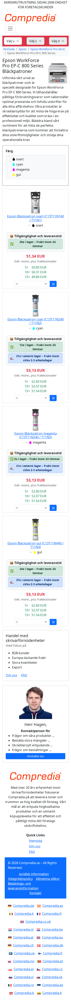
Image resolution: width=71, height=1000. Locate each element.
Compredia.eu (52, 937)
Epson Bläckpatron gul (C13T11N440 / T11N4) (35, 545)
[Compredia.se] (11, 953)
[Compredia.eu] (39, 937)
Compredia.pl (24, 969)
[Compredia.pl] (11, 969)
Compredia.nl (23, 929)
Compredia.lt (52, 993)
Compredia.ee (52, 985)
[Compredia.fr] (39, 913)
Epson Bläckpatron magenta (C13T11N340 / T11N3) (35, 435)
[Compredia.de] (10, 905)
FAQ (24, 675)
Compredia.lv (24, 993)
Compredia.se (24, 953)
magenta (23, 169)
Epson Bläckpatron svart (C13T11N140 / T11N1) (35, 218)
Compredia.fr (52, 913)
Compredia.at (23, 937)
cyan (19, 164)
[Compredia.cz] (39, 969)
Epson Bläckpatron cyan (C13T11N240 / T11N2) (35, 321)
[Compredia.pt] (40, 961)
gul (18, 174)
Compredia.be (52, 929)
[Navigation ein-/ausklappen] (10, 29)
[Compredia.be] (39, 929)
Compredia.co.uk (38, 921)
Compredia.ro (23, 985)
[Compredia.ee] (39, 985)
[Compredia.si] (11, 977)
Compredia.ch (23, 945)
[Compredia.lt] (39, 992)
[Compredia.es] (39, 905)
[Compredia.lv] (11, 992)
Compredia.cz (52, 969)
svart (20, 159)
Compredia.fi (52, 953)
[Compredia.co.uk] (22, 921)
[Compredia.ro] (10, 985)
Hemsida (9, 49)
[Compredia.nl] (10, 929)
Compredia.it (24, 913)
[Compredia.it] (11, 913)
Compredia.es (52, 905)
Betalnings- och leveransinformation (23, 885)
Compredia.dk (52, 945)
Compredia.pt (53, 961)
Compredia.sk (52, 977)
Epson (22, 49)
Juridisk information (34, 874)
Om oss (11, 675)
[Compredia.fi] (40, 953)
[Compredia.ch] (10, 945)
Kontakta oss (35, 756)
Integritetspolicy (20, 879)
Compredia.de (23, 905)
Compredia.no (23, 961)
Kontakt (35, 893)
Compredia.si (24, 977)
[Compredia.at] (10, 937)
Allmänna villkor (48, 879)
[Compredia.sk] (39, 977)
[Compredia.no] (10, 961)
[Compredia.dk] (39, 945)
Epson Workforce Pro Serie (48, 49)
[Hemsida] (35, 777)
